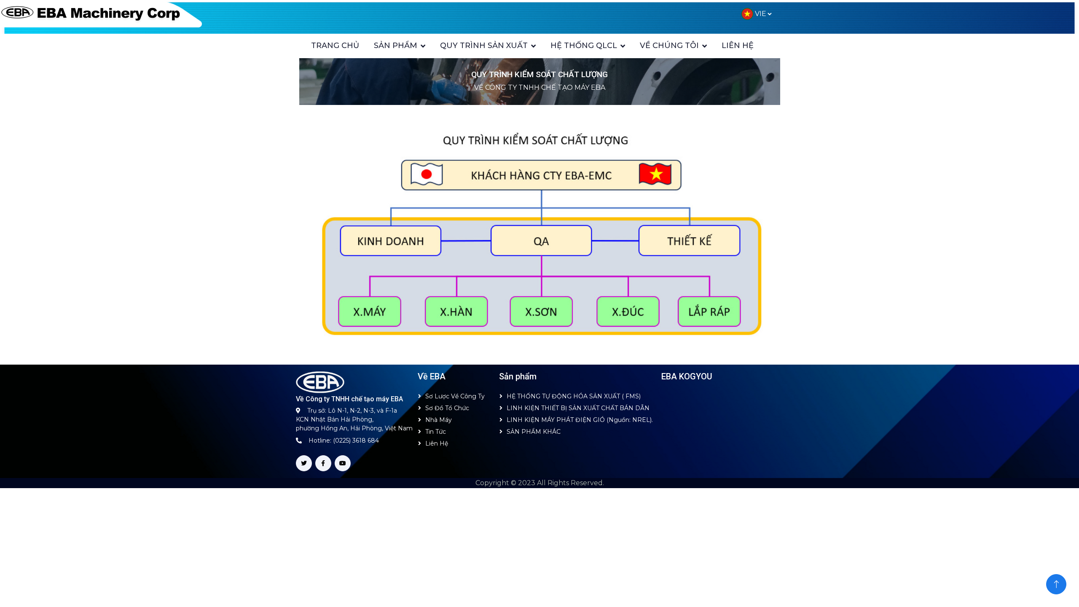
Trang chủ (335, 45)
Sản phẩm (395, 45)
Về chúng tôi (669, 45)
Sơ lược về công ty (455, 396)
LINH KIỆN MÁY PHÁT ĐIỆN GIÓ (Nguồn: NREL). (580, 420)
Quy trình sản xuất (484, 45)
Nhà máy (438, 420)
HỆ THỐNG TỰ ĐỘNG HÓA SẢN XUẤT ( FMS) (574, 396)
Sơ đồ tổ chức (447, 408)
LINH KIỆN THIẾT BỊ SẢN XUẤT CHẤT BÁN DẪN (578, 408)
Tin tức (435, 431)
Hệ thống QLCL (583, 45)
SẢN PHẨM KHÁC (534, 431)
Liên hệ (738, 45)
